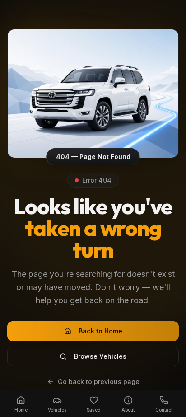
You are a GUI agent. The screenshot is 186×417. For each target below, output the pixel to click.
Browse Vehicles (100, 356)
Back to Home (100, 331)
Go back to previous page (99, 381)
